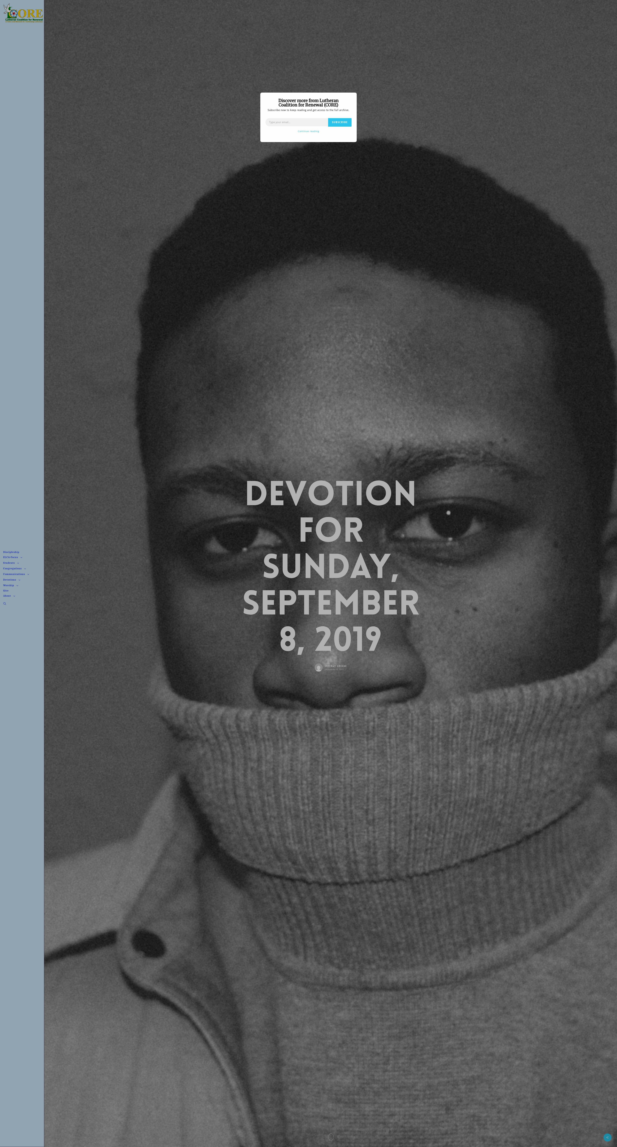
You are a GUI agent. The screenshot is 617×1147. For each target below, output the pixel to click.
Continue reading (308, 131)
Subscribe (340, 122)
